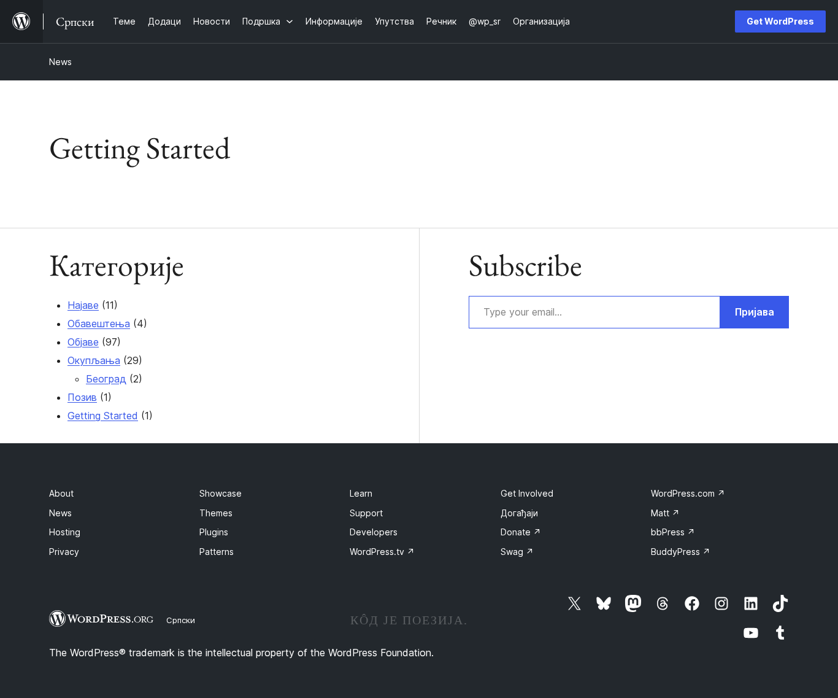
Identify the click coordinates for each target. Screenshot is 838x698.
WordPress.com (688, 493)
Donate (521, 532)
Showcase (220, 493)
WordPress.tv (382, 551)
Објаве (83, 342)
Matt (665, 513)
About (61, 493)
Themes (216, 513)
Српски (180, 620)
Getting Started (102, 415)
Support (366, 513)
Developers (374, 532)
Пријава (754, 312)
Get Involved (527, 493)
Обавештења (98, 323)
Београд (106, 379)
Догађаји (519, 513)
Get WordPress (780, 21)
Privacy (64, 551)
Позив (82, 397)
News (60, 61)
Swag (517, 551)
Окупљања (93, 360)
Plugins (213, 532)
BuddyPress (680, 551)
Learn (361, 493)
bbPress (673, 532)
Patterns (216, 551)
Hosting (64, 532)
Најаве (83, 305)
